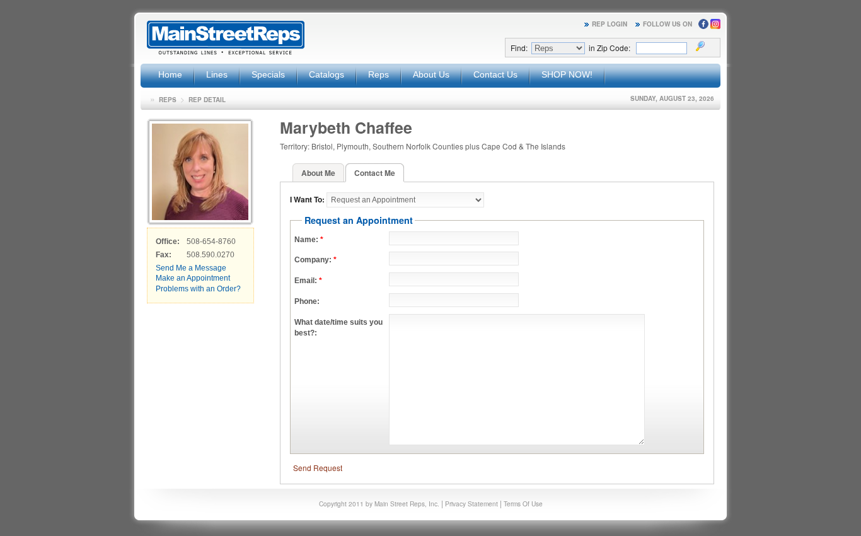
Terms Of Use (523, 503)
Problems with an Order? (198, 288)
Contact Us (495, 74)
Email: (308, 280)
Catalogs (326, 74)
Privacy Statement (471, 503)
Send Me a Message (191, 268)
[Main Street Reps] (225, 52)
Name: (308, 239)
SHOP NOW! (566, 74)
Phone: (307, 301)
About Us (431, 74)
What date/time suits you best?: (338, 327)
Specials (268, 74)
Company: (315, 259)
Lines (217, 74)
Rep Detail (207, 99)
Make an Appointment (193, 278)
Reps (378, 74)
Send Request (317, 467)
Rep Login (609, 24)
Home (170, 74)
